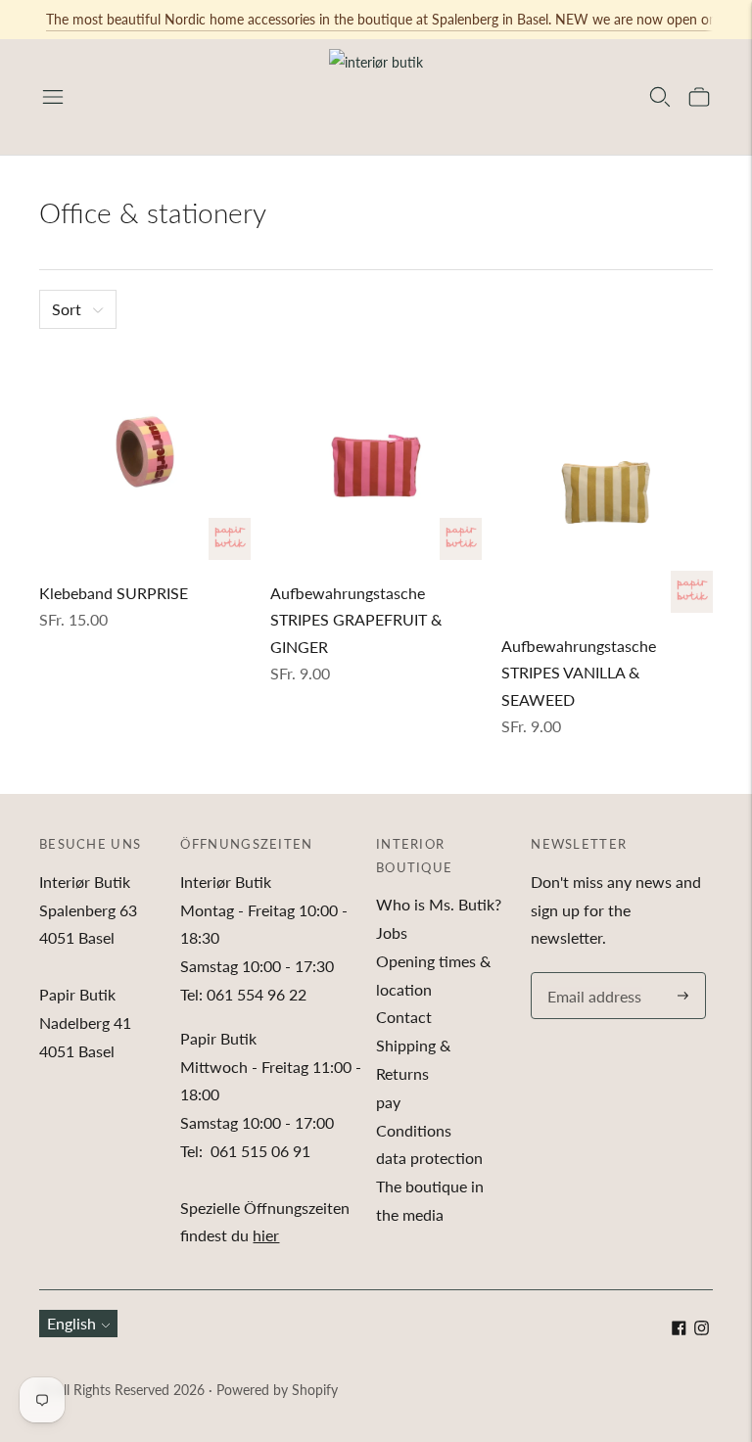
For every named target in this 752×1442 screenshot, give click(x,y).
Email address (591, 973)
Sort (66, 309)
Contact (404, 1016)
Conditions (413, 1130)
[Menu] (53, 96)
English (71, 1323)
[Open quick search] (660, 96)
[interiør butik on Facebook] (679, 1329)
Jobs (391, 932)
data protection (429, 1157)
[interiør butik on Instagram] (701, 1329)
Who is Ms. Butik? (438, 904)
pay (388, 1102)
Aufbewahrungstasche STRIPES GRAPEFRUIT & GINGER (356, 619)
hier (266, 1235)
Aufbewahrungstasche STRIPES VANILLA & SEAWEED (578, 672)
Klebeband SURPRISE (113, 592)
